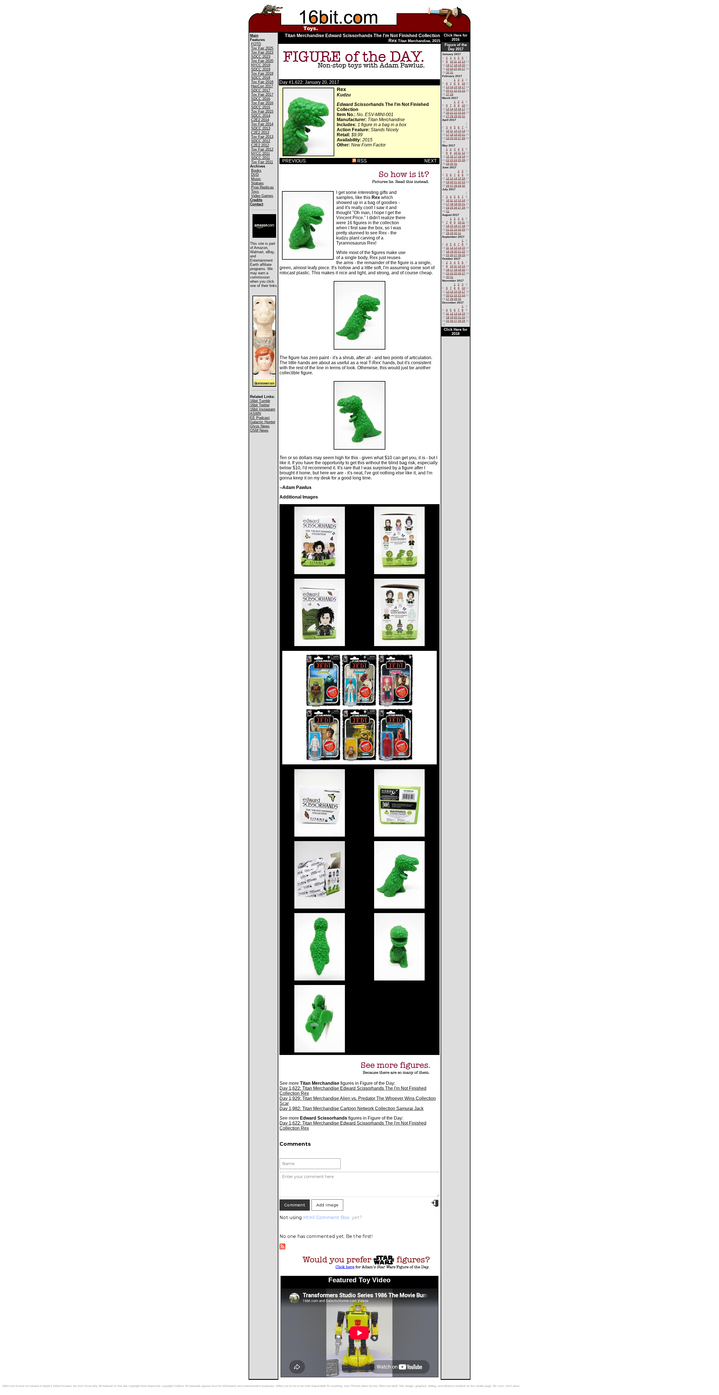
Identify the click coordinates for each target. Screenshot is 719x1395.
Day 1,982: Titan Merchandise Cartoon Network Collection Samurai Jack (351, 1108)
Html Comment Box (326, 1217)
